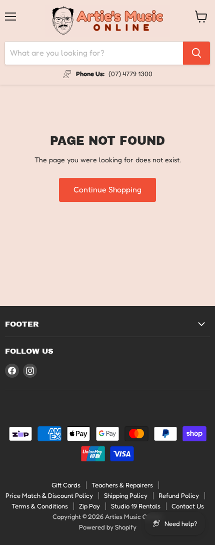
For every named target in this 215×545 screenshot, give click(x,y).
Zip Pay (89, 506)
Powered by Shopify (107, 527)
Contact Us (188, 506)
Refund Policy (178, 495)
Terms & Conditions (40, 506)
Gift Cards (66, 485)
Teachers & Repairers (122, 485)
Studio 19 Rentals (135, 506)
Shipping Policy (126, 495)
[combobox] (94, 53)
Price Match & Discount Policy (49, 495)
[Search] (196, 53)
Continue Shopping (108, 189)
